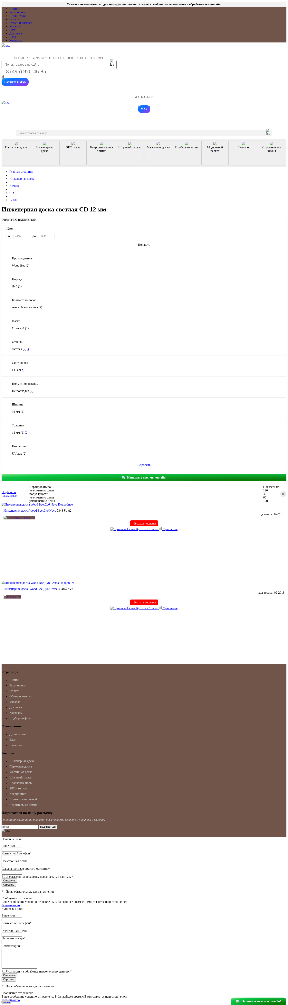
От (8, 236)
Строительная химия (23, 804)
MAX (144, 109)
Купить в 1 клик (147, 529)
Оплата (14, 19)
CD (16, 370)
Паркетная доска (20, 766)
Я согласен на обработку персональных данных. (39, 876)
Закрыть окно (11, 905)
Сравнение (170, 529)
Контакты (16, 40)
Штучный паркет (21, 777)
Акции (14, 8)
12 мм (18, 432)
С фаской (20, 328)
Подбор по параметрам (9, 493)
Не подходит (22, 391)
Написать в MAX (15, 81)
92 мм (18, 411)
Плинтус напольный (23, 799)
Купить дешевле (145, 523)
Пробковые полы (20, 783)
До (34, 236)
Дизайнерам (17, 15)
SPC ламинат (18, 788)
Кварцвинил (17, 794)
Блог (12, 30)
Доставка (15, 33)
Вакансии (16, 745)
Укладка (14, 26)
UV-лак (19, 453)
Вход (12, 37)
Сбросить (144, 465)
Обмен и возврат (20, 22)
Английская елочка (27, 307)
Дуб (17, 286)
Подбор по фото (20, 718)
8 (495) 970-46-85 (26, 71)
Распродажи (17, 12)
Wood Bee (20, 265)
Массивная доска (20, 772)
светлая (19, 349)
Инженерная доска (21, 761)
